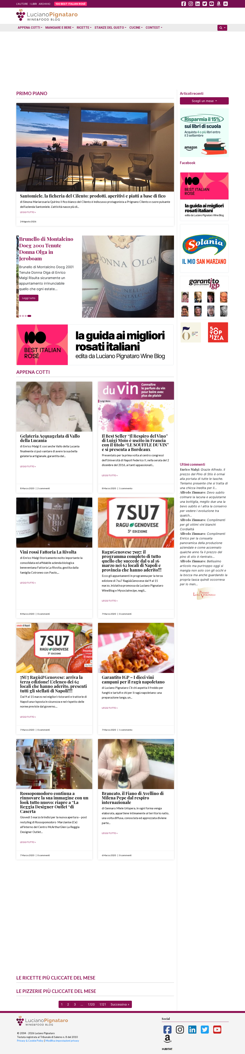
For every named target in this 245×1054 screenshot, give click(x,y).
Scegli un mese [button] (203, 101)
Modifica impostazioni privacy (62, 1040)
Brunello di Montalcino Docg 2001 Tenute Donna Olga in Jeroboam (43, 248)
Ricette (83, 27)
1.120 (91, 1004)
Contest (153, 27)
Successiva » (120, 1004)
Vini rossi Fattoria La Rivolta (48, 552)
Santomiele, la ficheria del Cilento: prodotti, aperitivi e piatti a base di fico (93, 196)
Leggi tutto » (28, 212)
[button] (18, 316)
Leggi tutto (26, 298)
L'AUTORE (22, 3)
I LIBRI (33, 3)
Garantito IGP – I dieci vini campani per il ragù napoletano (133, 679)
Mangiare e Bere (58, 27)
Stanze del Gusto (109, 27)
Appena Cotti (29, 27)
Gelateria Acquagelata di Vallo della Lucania (50, 438)
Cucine (134, 27)
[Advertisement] (122, 60)
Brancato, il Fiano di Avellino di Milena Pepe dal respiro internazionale (133, 797)
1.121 (103, 1004)
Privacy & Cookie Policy (30, 1040)
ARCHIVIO (44, 3)
